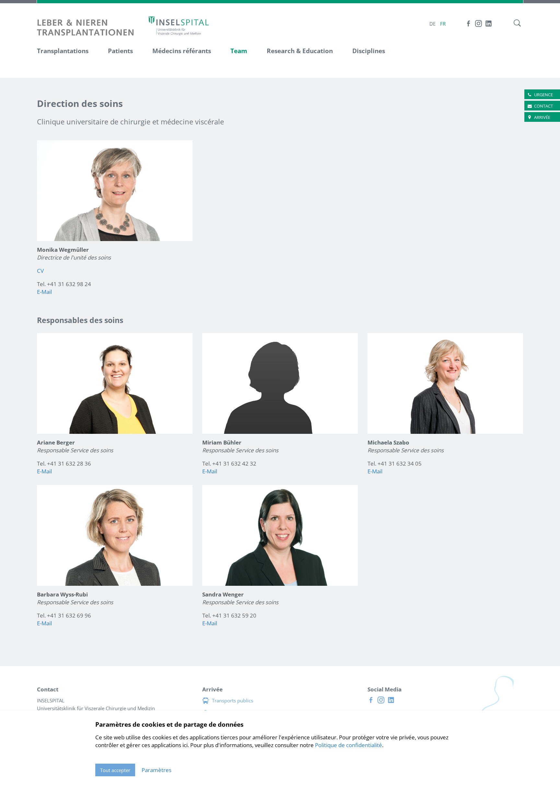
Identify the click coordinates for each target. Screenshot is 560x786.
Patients (120, 51)
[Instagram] (478, 23)
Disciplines (368, 51)
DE (432, 23)
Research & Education (300, 51)
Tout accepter (115, 770)
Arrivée (542, 117)
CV (40, 270)
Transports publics (232, 700)
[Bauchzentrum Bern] (179, 25)
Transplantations (62, 51)
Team (238, 51)
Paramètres (156, 770)
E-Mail (44, 291)
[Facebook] (468, 23)
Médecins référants (181, 51)
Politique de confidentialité (348, 745)
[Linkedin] (488, 23)
